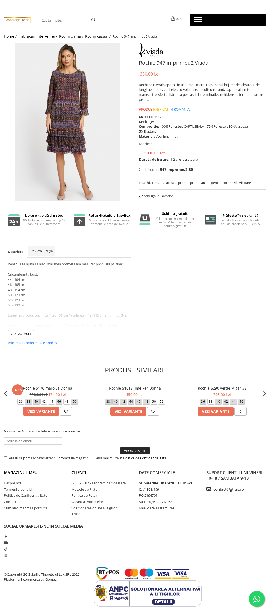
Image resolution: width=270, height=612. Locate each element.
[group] (67, 122)
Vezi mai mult (21, 334)
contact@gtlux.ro (228, 489)
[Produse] (198, 21)
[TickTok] (5, 548)
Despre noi (12, 483)
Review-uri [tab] (42, 250)
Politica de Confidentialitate (144, 458)
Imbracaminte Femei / (38, 36)
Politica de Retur (84, 495)
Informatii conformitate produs (32, 342)
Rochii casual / (98, 36)
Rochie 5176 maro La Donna (47, 388)
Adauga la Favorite (158, 195)
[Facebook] (5, 536)
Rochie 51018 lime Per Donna (135, 388)
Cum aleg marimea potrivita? (26, 508)
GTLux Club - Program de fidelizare (98, 483)
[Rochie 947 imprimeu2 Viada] (67, 122)
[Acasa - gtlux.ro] (17, 20)
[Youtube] (5, 542)
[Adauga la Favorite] (66, 411)
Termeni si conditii (18, 489)
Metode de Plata (84, 489)
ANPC (75, 514)
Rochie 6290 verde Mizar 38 (222, 388)
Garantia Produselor (87, 501)
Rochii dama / (71, 36)
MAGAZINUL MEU (20, 472)
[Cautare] (93, 20)
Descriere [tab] (15, 251)
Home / (11, 36)
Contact (10, 501)
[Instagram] (5, 555)
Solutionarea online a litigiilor (94, 508)
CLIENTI (78, 472)
